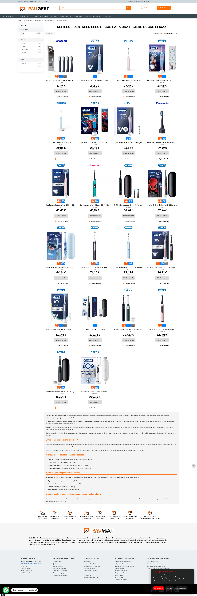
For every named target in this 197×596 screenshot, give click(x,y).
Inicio (19, 20)
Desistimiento (88, 575)
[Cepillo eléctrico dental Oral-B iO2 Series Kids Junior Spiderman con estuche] (162, 184)
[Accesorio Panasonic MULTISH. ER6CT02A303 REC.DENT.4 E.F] (61, 59)
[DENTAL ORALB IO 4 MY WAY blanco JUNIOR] (61, 308)
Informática (87, 16)
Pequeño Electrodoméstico (40, 16)
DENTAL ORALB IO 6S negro (95, 329)
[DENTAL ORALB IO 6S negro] (95, 308)
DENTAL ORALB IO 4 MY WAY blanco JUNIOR (62, 329)
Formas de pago (89, 568)
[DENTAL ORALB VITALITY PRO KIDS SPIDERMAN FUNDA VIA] (95, 121)
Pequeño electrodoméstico (32, 20)
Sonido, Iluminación (65, 16)
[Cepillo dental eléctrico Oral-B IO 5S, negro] (61, 370)
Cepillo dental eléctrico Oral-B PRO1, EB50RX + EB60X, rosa (67, 205)
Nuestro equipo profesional (62, 573)
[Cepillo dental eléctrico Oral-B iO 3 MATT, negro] (95, 246)
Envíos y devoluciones (91, 564)
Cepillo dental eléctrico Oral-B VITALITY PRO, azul (97, 80)
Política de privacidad (91, 577)
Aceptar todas (158, 588)
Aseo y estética (49, 20)
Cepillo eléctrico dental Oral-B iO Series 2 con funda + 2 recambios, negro (139, 205)
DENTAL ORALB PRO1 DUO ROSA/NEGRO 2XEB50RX (166, 267)
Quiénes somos (58, 564)
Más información (158, 583)
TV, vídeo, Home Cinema (23, 16)
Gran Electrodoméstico (7, 16)
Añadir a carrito (61, 91)
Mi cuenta (163, 8)
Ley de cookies (89, 573)
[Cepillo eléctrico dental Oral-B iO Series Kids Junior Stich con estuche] (61, 246)
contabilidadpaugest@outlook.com (31, 563)
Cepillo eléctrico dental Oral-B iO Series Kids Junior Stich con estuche (69, 267)
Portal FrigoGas (152, 561)
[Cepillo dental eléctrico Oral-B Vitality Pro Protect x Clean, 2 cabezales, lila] (128, 121)
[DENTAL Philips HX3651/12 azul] (61, 121)
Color (30, 59)
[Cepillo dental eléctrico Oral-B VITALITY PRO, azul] (95, 59)
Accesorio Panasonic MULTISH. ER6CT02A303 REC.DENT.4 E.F (68, 80)
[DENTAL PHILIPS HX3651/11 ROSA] (128, 59)
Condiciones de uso (90, 570)
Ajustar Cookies (181, 588)
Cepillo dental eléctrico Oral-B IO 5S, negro (61, 392)
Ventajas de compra (59, 568)
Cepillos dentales (61, 20)
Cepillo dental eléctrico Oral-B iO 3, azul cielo (129, 267)
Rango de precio (30, 29)
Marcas (30, 39)
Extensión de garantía (60, 570)
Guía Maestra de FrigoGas (156, 564)
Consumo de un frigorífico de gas (158, 568)
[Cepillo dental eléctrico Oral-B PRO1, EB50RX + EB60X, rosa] (61, 184)
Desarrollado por (26, 591)
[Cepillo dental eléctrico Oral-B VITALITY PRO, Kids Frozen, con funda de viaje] (162, 59)
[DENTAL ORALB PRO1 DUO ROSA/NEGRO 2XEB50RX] (162, 246)
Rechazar (169, 588)
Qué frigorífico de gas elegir (156, 566)
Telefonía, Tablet (107, 16)
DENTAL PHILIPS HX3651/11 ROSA (128, 80)
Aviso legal (87, 561)
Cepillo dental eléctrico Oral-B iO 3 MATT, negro (96, 267)
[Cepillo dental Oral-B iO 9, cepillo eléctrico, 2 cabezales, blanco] (95, 370)
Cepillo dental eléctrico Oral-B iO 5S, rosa (162, 329)
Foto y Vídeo (96, 16)
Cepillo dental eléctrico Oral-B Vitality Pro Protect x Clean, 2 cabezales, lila (139, 143)
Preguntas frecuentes (60, 575)
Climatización (54, 16)
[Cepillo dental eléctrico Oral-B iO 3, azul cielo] (128, 246)
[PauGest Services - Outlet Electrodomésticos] (34, 7)
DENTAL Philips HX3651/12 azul (61, 143)
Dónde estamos (58, 566)
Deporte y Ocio (78, 16)
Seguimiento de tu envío (92, 566)
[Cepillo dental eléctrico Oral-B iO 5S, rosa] (162, 308)
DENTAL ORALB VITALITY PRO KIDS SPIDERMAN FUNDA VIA (102, 143)
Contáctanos (57, 561)
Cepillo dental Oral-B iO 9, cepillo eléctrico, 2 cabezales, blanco (101, 392)
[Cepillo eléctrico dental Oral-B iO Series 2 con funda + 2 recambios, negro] (128, 184)
